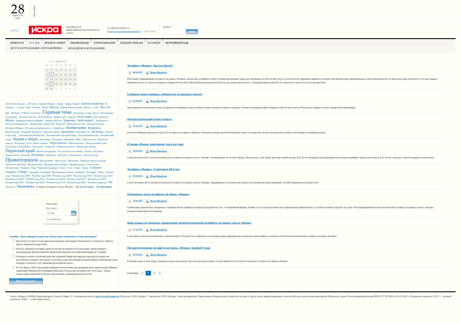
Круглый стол (83, 131)
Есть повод (84, 116)
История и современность (38, 128)
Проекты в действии (15, 164)
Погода (88, 151)
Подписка (98, 151)
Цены (101, 172)
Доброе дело (60, 117)
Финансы (80, 172)
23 (51, 84)
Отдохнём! (37, 146)
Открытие (50, 146)
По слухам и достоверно (70, 151)
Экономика (25, 186)
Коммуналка (76, 127)
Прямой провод (78, 164)
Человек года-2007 (21, 175)
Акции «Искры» (47, 103)
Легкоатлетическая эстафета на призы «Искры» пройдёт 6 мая (168, 247)
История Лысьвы (95, 124)
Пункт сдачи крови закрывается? (124, 31)
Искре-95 (61, 124)
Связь (62, 167)
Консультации (12, 131)
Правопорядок (21, 159)
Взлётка (36, 107)
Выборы (15, 113)
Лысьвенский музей (89, 135)
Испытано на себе (76, 124)
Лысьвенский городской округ (61, 135)
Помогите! (51, 155)
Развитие (25, 167)
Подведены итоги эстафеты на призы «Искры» (158, 194)
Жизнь (9, 120)
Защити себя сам (53, 120)
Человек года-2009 (62, 175)
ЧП (110, 182)
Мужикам (69, 139)
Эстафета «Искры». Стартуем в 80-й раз (153, 169)
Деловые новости (28, 117)
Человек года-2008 (41, 175)
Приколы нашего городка (93, 160)
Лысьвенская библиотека (31, 135)
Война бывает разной (71, 107)
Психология (93, 164)
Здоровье (69, 120)
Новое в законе (40, 143)
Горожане (36, 113)
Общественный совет (96, 143)
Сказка (85, 167)
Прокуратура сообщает (56, 164)
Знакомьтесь (102, 120)
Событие (96, 167)
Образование (58, 143)
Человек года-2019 (55, 182)
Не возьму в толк (22, 143)
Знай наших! (85, 120)
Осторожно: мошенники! (18, 146)
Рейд (33, 167)
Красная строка (52, 131)
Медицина (45, 139)
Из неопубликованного (16, 124)
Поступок (63, 155)
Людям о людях (25, 139)
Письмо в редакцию (46, 151)
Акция (60, 103)
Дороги (72, 117)
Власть (54, 107)
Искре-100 (49, 124)
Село (69, 167)
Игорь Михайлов (158, 72)
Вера (28, 107)
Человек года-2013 (35, 179)
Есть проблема (101, 117)
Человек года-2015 (76, 179)
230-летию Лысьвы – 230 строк (21, 103)
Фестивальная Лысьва (63, 172)
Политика (37, 155)
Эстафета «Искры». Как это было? (150, 65)
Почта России (91, 155)
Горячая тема (56, 112)
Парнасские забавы (86, 146)
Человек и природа (97, 182)
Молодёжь (57, 139)
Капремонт (59, 128)
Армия (68, 103)
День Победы (45, 117)
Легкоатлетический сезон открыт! (149, 119)
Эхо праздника (104, 186)
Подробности (12, 155)
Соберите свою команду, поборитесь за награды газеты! (164, 94)
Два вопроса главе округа (86, 113)
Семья (77, 167)
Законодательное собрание (29, 120)
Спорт (22, 172)
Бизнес (76, 103)
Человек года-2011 (103, 175)
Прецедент (73, 160)
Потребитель (75, 155)
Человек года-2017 (14, 182)
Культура (98, 131)
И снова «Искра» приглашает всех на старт (155, 144)
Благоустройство (92, 103)
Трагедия (34, 172)
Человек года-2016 (97, 179)
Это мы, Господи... (84, 186)
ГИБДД (25, 113)
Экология (10, 186)
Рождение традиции (48, 167)
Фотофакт (91, 172)
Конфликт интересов (31, 131)
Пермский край (20, 150)
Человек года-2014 (55, 179)
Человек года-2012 (14, 179)
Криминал (68, 131)
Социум (10, 172)
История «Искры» (14, 128)
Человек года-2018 (35, 182)
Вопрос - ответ (91, 107)
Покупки (25, 155)
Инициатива (36, 124)
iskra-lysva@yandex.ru (107, 296)
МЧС (78, 139)
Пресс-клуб (60, 160)
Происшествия (35, 164)
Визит (45, 107)
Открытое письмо (66, 146)
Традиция (45, 172)
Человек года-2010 (82, 175)
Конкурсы (94, 128)
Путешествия (12, 167)
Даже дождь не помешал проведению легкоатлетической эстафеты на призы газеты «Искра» (189, 222)
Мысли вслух (89, 139)
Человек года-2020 (76, 182)
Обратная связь (76, 143)
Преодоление (46, 160)
